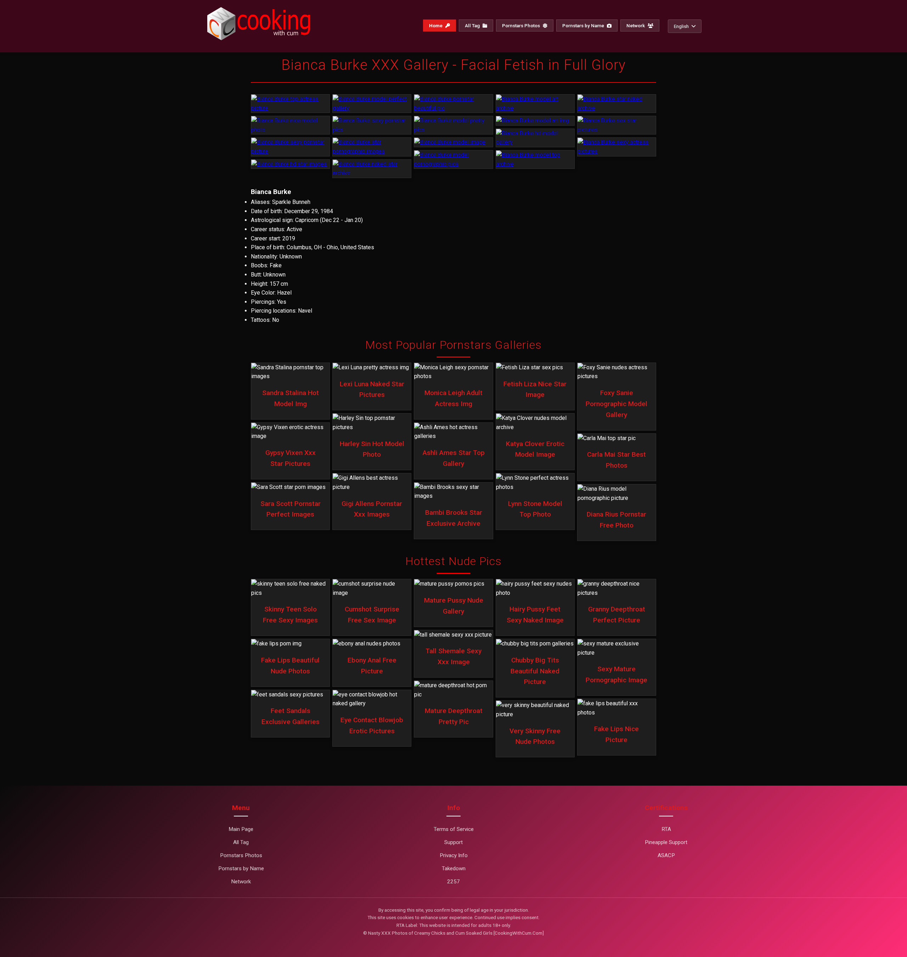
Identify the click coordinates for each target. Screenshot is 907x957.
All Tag (473, 25)
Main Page (241, 829)
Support (453, 842)
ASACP (666, 855)
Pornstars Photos (521, 25)
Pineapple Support (666, 842)
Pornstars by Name (583, 25)
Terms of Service (454, 829)
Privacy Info (454, 855)
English (681, 26)
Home (436, 25)
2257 (453, 881)
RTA (666, 829)
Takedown (454, 868)
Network (636, 25)
